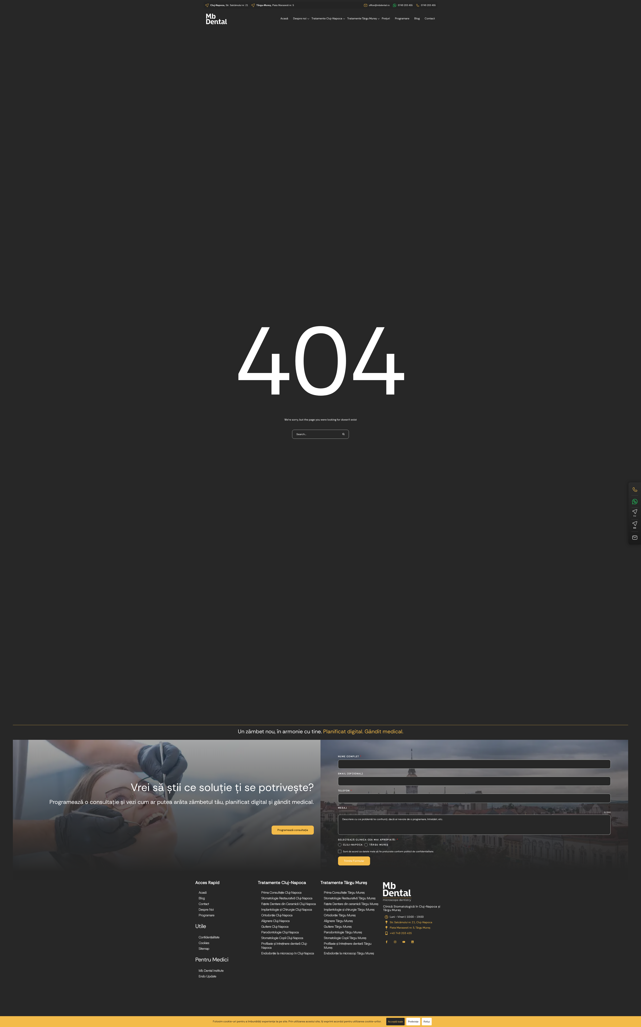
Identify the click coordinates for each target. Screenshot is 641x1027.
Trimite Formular (354, 861)
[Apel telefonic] (634, 489)
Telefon (345, 790)
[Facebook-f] (386, 941)
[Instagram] (395, 941)
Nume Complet (350, 756)
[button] (293, 830)
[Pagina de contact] (634, 537)
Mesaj (342, 807)
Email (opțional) (350, 773)
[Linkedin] (412, 941)
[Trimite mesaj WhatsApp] (634, 501)
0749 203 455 (405, 5)
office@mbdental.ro (379, 5)
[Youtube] (403, 941)
